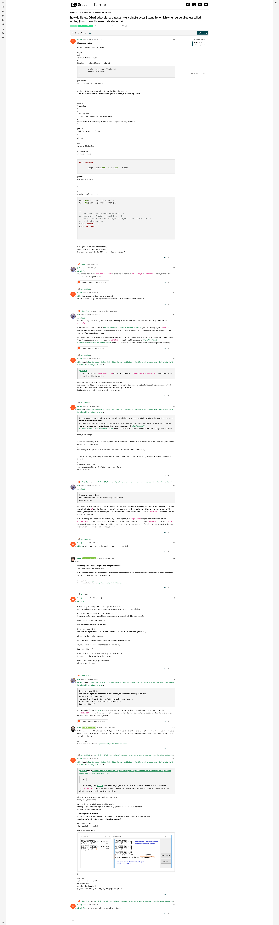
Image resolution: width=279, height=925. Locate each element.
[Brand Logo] (88, 5)
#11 (174, 679)
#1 (174, 40)
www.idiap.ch (90, 581)
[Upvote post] (165, 257)
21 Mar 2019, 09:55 (92, 486)
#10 (174, 598)
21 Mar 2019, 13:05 (92, 679)
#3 (174, 293)
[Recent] (3, 7)
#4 (174, 314)
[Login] (276, 2)
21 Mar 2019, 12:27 (109, 558)
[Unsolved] (3, 37)
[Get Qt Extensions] (3, 33)
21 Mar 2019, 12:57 (94, 598)
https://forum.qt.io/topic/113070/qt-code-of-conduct (112, 583)
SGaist (79, 558)
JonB (78, 268)
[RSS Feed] (90, 33)
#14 (174, 905)
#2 (174, 268)
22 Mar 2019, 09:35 (94, 759)
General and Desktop (87, 26)
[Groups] (3, 24)
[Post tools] (173, 257)
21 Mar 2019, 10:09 (94, 543)
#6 (174, 406)
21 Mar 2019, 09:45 (94, 406)
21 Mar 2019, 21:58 (109, 727)
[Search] (3, 28)
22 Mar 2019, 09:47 (94, 905)
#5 (174, 359)
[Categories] (3, 2)
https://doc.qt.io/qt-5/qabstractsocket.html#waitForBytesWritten (112, 427)
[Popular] (3, 15)
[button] (3, 922)
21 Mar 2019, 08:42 (94, 40)
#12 (174, 727)
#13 (174, 759)
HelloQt (79, 40)
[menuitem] (276, 2)
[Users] (3, 20)
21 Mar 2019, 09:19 (92, 314)
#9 (174, 558)
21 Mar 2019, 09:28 (94, 359)
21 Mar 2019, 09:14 (94, 293)
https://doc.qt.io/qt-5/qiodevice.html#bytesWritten (123, 327)
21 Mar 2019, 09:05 (92, 268)
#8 (174, 543)
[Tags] (3, 11)
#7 (174, 486)
